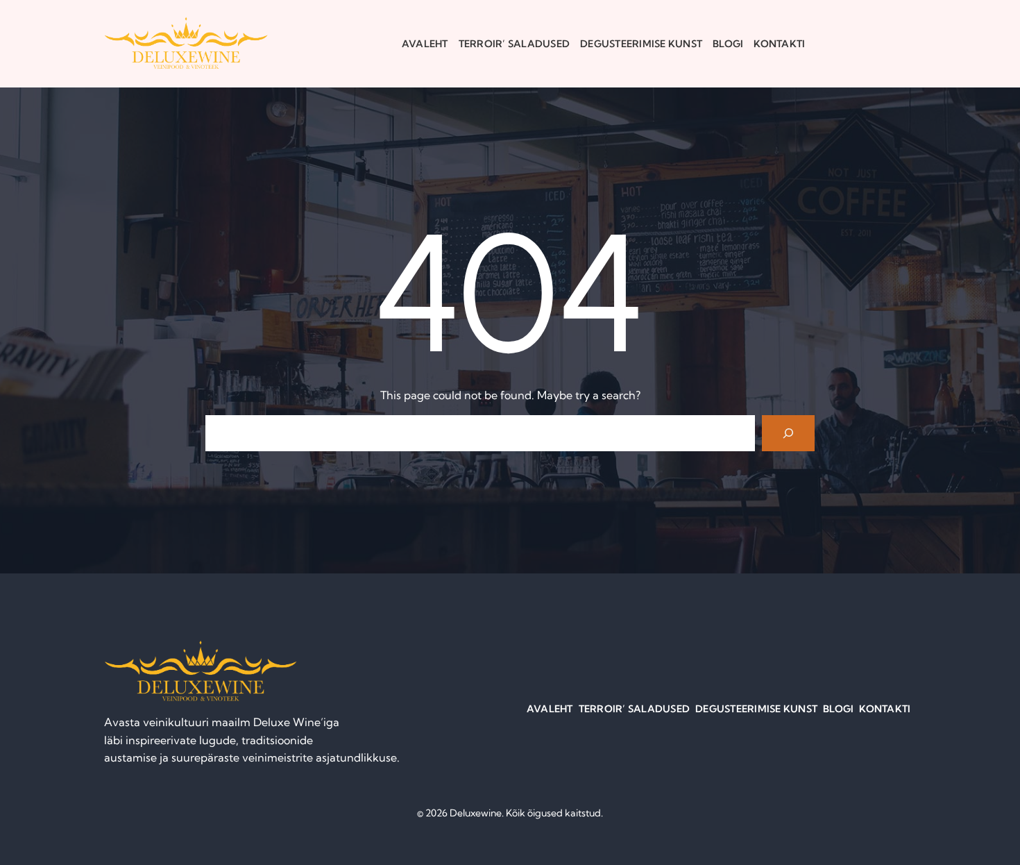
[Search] (788, 433)
